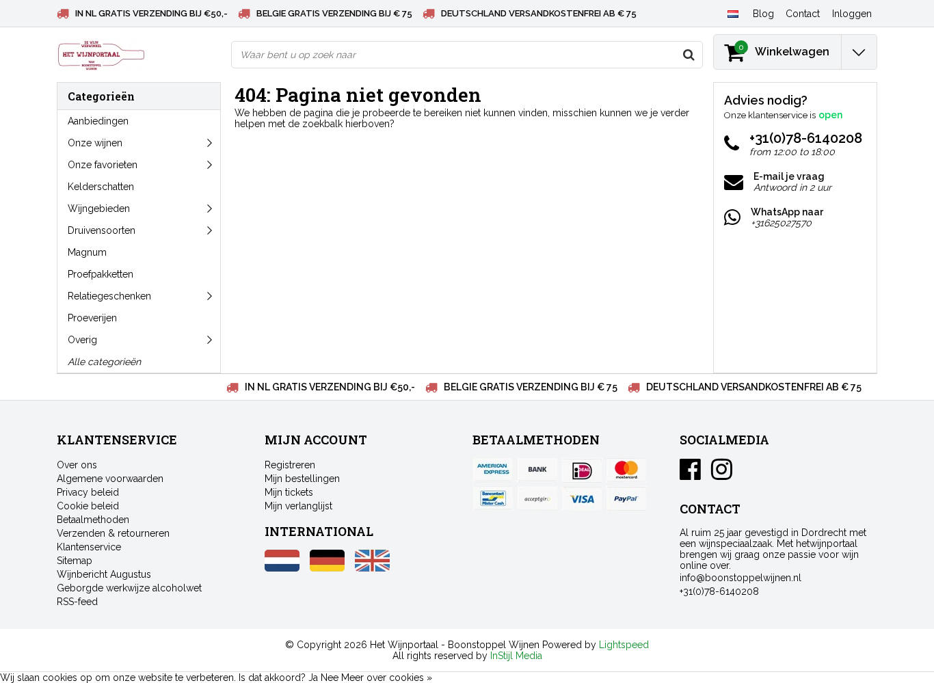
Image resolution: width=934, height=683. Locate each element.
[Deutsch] (327, 568)
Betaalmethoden (93, 519)
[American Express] (492, 470)
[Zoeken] (688, 54)
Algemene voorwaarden (110, 478)
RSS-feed (77, 601)
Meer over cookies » (386, 677)
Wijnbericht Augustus (104, 574)
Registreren (290, 464)
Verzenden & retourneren (113, 533)
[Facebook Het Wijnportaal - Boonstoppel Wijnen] (690, 474)
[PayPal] (537, 498)
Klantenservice (89, 546)
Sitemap (74, 560)
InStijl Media (516, 655)
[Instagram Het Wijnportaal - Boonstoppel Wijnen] (721, 474)
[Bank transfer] (537, 470)
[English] (372, 568)
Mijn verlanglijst (298, 505)
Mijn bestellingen (302, 478)
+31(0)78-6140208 (719, 591)
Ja (313, 677)
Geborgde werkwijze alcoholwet (129, 587)
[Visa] (581, 498)
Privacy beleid (88, 492)
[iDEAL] (581, 470)
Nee (329, 677)
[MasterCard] (626, 470)
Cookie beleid (88, 505)
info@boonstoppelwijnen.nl (740, 577)
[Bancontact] (492, 498)
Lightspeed (624, 644)
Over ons (77, 464)
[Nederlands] (732, 13)
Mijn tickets (289, 492)
